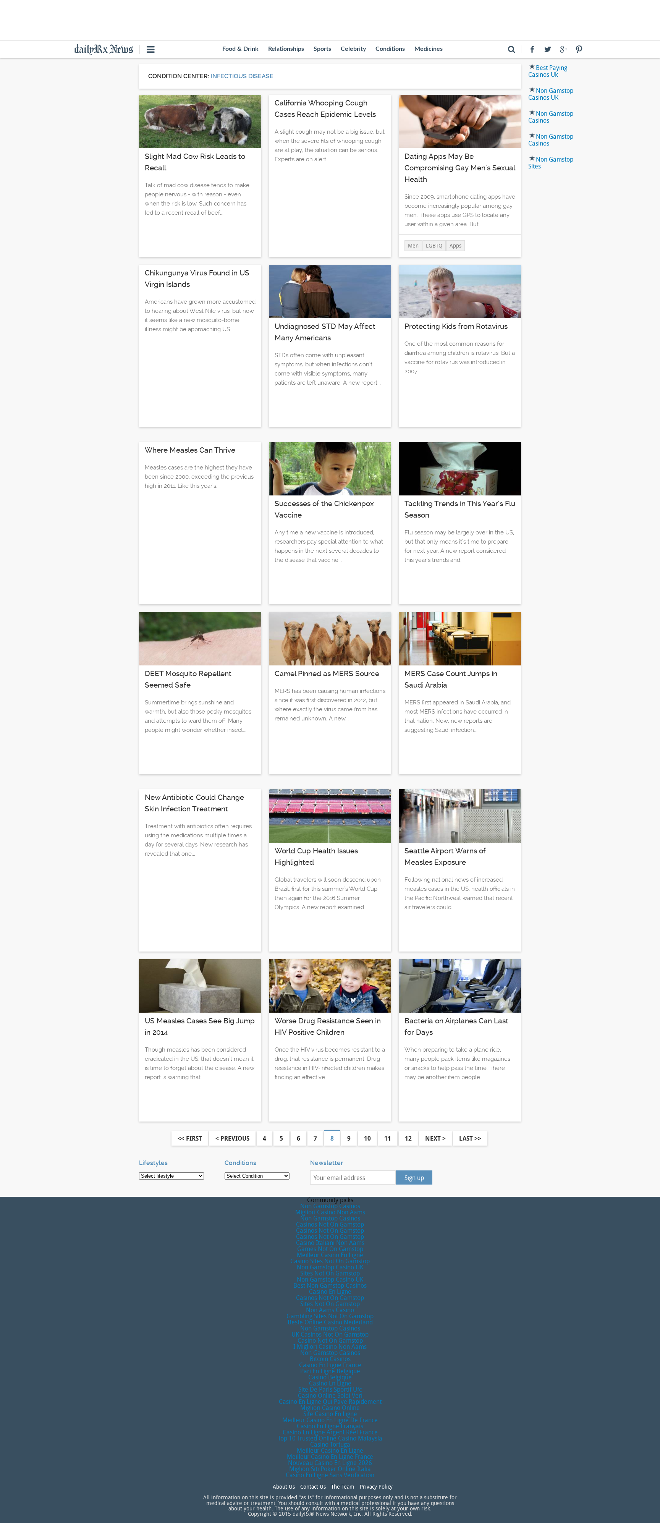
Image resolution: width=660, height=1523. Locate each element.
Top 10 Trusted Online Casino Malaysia (330, 1438)
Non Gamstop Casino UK (330, 1267)
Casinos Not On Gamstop (330, 1224)
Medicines (428, 49)
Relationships (286, 49)
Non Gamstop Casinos (550, 117)
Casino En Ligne (330, 1291)
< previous (232, 1138)
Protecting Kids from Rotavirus (456, 326)
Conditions (390, 49)
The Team (342, 1486)
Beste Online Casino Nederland (330, 1322)
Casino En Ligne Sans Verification (330, 1475)
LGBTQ (434, 245)
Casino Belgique (330, 1377)
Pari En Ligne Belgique (330, 1371)
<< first (190, 1138)
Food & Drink (240, 49)
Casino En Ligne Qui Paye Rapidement (330, 1401)
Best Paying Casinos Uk (547, 71)
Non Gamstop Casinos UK (550, 94)
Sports (322, 49)
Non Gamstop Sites (550, 162)
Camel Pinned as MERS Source (327, 673)
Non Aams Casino (330, 1310)
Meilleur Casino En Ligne (330, 1255)
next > (435, 1138)
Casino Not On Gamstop (330, 1340)
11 (387, 1138)
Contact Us (313, 1486)
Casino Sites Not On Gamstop (330, 1261)
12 (408, 1138)
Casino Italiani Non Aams (330, 1242)
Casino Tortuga (330, 1444)
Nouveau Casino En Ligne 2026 (330, 1462)
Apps (455, 245)
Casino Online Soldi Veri (330, 1395)
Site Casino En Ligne (330, 1414)
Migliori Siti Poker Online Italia (330, 1469)
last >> (470, 1138)
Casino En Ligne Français (330, 1426)
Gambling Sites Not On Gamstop (330, 1316)
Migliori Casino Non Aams (330, 1212)
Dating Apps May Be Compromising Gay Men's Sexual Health (459, 168)
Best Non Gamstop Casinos (330, 1285)
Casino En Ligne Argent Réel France (330, 1432)
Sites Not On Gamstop (330, 1273)
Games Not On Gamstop (330, 1249)
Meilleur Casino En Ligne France (330, 1456)
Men (413, 245)
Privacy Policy (376, 1486)
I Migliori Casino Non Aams (330, 1346)
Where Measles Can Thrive (190, 450)
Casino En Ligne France (330, 1365)
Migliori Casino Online (330, 1407)
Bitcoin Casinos (330, 1359)
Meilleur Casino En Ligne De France (330, 1420)
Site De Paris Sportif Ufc (330, 1389)
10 (367, 1138)
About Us (284, 1486)
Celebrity (353, 49)
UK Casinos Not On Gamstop (330, 1334)
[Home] (106, 48)
